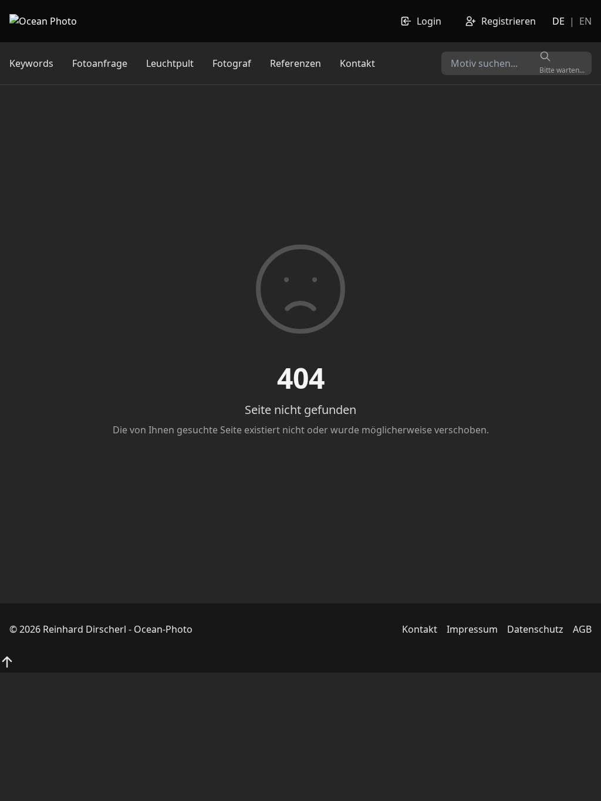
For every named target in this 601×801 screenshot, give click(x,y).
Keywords (31, 63)
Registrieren (508, 21)
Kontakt (357, 63)
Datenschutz (535, 629)
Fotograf (231, 63)
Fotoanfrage (99, 63)
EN (585, 21)
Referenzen (295, 63)
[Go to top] (7, 662)
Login (429, 21)
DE (558, 21)
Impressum (472, 629)
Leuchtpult (170, 63)
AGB (582, 629)
